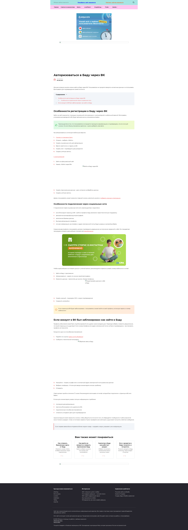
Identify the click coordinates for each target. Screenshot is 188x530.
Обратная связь (58, 520)
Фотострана (57, 494)
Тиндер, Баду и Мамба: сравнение (124, 496)
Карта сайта (57, 522)
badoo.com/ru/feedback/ (76, 336)
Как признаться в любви (89, 498)
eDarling (56, 492)
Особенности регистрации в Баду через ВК (71, 98)
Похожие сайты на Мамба (122, 492)
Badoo (79, 7)
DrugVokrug (97, 7)
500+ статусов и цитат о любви (90, 492)
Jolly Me (56, 502)
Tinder (107, 7)
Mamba (114, 7)
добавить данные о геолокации (110, 198)
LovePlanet (87, 7)
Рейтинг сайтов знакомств (114, 2)
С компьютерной (59, 156)
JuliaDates (56, 498)
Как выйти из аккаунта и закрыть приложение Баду (84, 445)
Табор (55, 500)
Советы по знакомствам (68, 7)
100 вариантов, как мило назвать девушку (94, 500)
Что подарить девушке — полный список (93, 494)
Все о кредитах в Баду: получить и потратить (125, 445)
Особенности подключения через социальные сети (76, 100)
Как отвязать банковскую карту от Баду (62, 445)
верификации (88, 231)
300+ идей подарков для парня (91, 496)
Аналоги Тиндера (120, 494)
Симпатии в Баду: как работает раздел (104, 445)
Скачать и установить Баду (64, 137)
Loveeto (56, 496)
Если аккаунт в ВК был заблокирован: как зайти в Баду (75, 103)
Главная (56, 7)
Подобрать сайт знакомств (87, 2)
